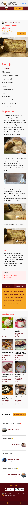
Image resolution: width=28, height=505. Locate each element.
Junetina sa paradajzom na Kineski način (14, 294)
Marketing (7, 495)
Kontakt (13, 495)
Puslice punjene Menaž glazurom (7, 394)
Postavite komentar (20, 414)
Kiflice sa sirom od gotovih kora (13, 291)
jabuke (15, 275)
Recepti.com (3, 494)
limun (7, 275)
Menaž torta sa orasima (21, 371)
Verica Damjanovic (14, 22)
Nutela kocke (21, 394)
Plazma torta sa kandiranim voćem (21, 349)
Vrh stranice (13, 485)
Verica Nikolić (16, 444)
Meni (14, 503)
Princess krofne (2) (7, 349)
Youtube (14, 498)
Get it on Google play (19, 489)
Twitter (9, 498)
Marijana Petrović (13, 459)
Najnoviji (7, 286)
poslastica (9, 277)
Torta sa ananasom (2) (11, 303)
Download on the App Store (9, 489)
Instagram (19, 498)
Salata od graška (7, 327)
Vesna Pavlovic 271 (14, 474)
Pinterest (24, 498)
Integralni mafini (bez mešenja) (13, 297)
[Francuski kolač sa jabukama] (15, 145)
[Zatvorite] (1, 3)
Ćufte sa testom (9, 306)
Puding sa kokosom (21, 327)
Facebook (5, 498)
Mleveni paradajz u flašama (12, 300)
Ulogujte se (18, 8)
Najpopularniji (20, 286)
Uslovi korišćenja (22, 493)
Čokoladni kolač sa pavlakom (7, 371)
